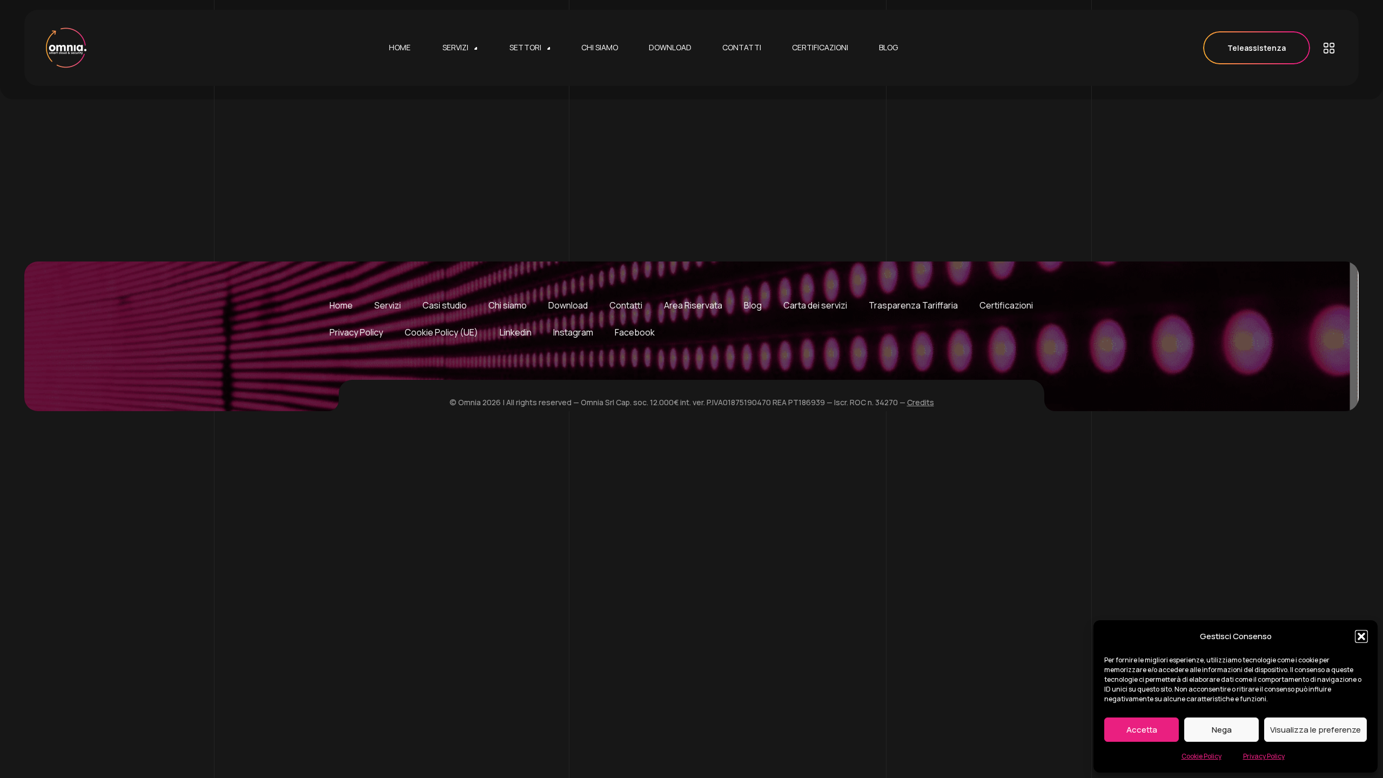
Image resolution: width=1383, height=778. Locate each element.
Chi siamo (507, 305)
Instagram (573, 332)
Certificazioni (1006, 305)
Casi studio (444, 305)
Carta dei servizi (815, 305)
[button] (1361, 636)
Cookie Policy (1201, 756)
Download (568, 305)
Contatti (625, 305)
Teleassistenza (1256, 48)
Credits (920, 402)
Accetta (1141, 729)
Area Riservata (693, 305)
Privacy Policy (1264, 756)
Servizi (387, 305)
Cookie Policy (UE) (441, 332)
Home (341, 305)
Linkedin (516, 332)
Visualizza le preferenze (1315, 729)
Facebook (635, 332)
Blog (753, 305)
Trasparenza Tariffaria (913, 305)
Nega (1222, 729)
